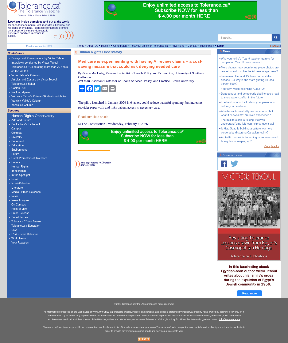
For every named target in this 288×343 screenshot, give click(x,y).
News (14, 196)
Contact (192, 45)
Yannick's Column (22, 104)
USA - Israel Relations (24, 234)
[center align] (276, 37)
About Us (92, 45)
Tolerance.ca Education (25, 225)
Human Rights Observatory (32, 116)
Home (80, 45)
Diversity (16, 137)
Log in (220, 45)
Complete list (271, 146)
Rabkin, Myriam (21, 92)
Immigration (18, 170)
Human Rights (20, 166)
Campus (16, 128)
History (15, 162)
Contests (16, 132)
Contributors (120, 45)
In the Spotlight (20, 175)
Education (17, 145)
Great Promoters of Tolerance (29, 158)
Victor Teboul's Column (25, 75)
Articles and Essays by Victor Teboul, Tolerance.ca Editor (34, 81)
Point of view (19, 208)
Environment (19, 149)
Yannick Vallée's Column (26, 100)
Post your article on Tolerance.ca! (149, 45)
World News (18, 238)
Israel (14, 179)
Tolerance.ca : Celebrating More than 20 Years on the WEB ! (39, 69)
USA (14, 229)
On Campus (18, 204)
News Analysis (20, 200)
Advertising (178, 45)
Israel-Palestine (20, 183)
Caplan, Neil (18, 88)
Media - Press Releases (26, 191)
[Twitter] (234, 164)
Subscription (207, 45)
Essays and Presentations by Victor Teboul (37, 58)
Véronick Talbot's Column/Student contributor (38, 96)
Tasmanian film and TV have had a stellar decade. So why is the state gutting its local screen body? (248, 80)
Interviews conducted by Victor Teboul (34, 62)
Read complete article (93, 116)
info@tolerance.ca (229, 319)
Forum (15, 153)
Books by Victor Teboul (25, 124)
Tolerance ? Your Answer (26, 221)
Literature (17, 187)
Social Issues (19, 217)
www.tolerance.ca (103, 311)
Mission (105, 45)
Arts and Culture (21, 120)
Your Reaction (19, 242)
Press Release (20, 213)
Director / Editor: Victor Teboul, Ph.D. (36, 15)
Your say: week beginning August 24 (243, 88)
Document (17, 141)
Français (275, 46)
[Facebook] (224, 164)
